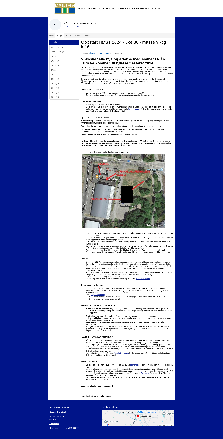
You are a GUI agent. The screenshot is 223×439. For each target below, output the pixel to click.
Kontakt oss (54, 424)
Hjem (51, 36)
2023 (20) (55, 65)
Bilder (68, 36)
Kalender (87, 36)
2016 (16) (55, 97)
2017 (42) (55, 93)
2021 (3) (54, 74)
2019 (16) (55, 84)
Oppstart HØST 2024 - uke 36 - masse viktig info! (123, 44)
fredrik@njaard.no (121, 353)
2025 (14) (55, 56)
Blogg (59, 36)
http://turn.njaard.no (71, 26)
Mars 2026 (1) (57, 47)
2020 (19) (55, 79)
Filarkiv (77, 36)
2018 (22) (55, 88)
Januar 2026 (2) (57, 52)
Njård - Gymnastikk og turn (99, 53)
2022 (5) (54, 70)
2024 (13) (55, 61)
